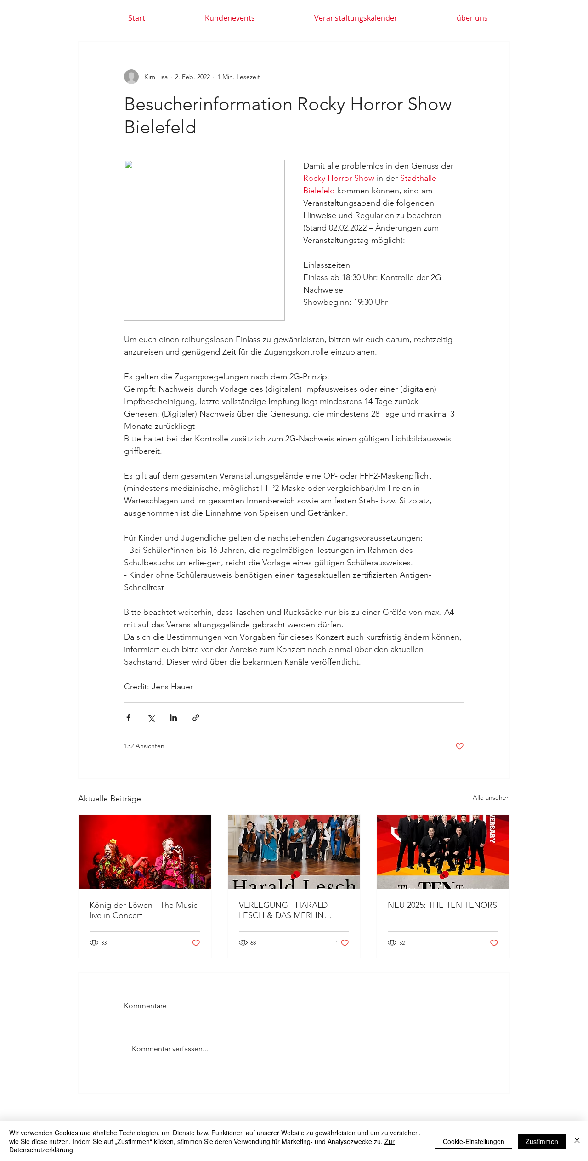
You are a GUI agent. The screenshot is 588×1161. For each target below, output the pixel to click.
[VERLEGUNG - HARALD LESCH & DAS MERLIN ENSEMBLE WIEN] (294, 852)
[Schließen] (576, 1141)
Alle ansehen (491, 797)
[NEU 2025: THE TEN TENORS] (443, 852)
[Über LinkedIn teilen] (173, 717)
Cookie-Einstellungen (473, 1141)
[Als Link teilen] (196, 717)
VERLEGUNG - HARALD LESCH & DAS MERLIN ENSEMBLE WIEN (283, 910)
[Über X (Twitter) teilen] (151, 717)
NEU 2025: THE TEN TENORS (442, 905)
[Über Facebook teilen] (128, 717)
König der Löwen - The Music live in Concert (144, 910)
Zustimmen (542, 1141)
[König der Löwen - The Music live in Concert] (145, 852)
